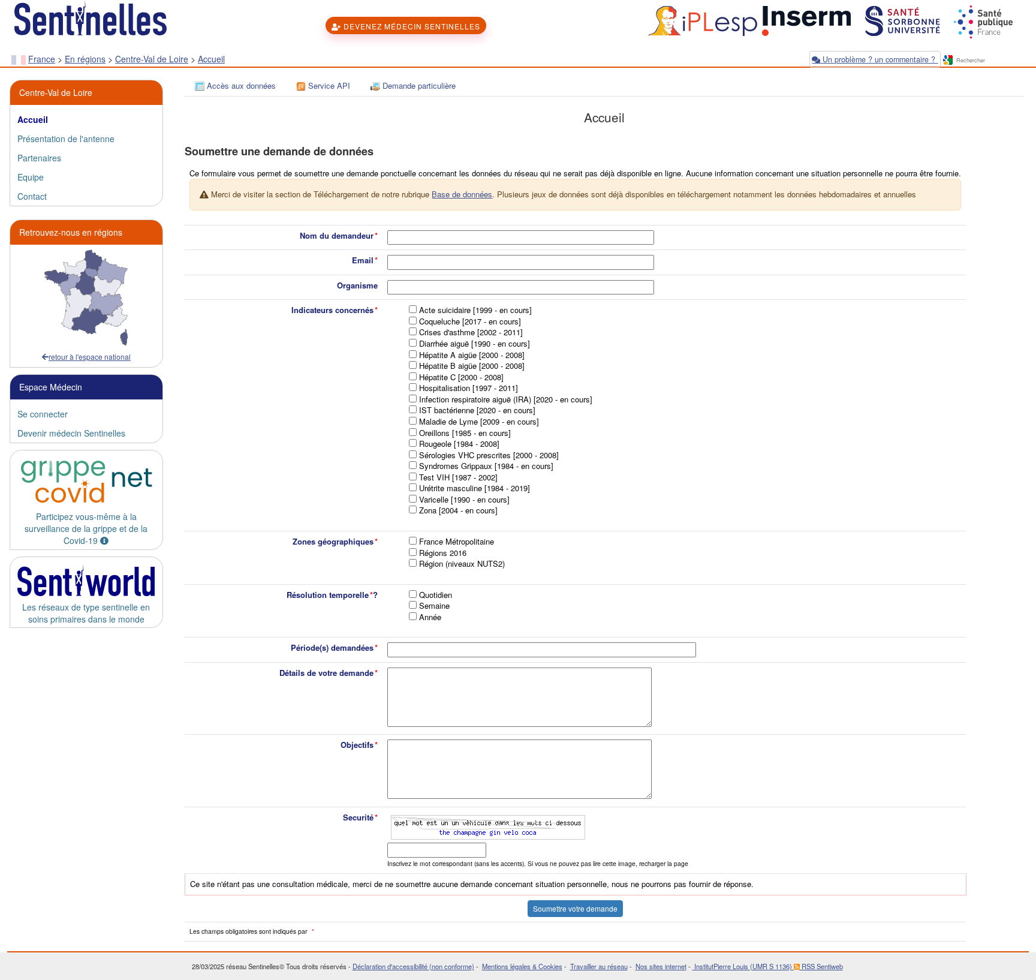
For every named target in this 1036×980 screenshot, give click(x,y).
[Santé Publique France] (982, 20)
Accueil (211, 59)
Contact (32, 196)
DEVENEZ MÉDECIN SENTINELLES (410, 26)
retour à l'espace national (90, 356)
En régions (85, 59)
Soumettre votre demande (575, 908)
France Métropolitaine (456, 541)
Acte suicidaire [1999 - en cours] (475, 310)
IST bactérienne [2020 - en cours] (477, 410)
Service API (328, 85)
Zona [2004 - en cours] (458, 510)
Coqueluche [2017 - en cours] (470, 321)
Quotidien (435, 595)
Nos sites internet (661, 966)
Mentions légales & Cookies (522, 966)
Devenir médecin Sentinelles (71, 433)
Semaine (434, 605)
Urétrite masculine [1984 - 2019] (474, 488)
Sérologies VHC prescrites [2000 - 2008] (489, 455)
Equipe (30, 177)
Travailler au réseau (599, 966)
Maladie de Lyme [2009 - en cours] (479, 421)
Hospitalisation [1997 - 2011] (468, 388)
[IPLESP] (701, 20)
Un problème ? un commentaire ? (879, 59)
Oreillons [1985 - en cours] (465, 433)
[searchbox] (990, 60)
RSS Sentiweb (821, 966)
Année (430, 617)
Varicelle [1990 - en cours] (464, 499)
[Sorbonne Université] (901, 20)
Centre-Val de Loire (151, 59)
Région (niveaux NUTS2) (462, 563)
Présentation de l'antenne (66, 139)
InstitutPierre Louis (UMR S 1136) (743, 966)
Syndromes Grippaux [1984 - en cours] (486, 466)
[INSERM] (805, 20)
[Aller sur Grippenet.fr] (86, 482)
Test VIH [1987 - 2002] (458, 477)
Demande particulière (418, 85)
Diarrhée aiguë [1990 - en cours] (474, 343)
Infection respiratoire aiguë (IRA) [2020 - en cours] (505, 399)
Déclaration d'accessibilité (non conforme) (413, 966)
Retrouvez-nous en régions (70, 232)
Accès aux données (240, 85)
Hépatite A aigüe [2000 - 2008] (472, 355)
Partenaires (39, 158)
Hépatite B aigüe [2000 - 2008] (472, 365)
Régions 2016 (442, 553)
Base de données (462, 194)
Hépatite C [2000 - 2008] (461, 377)
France (41, 59)
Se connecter (42, 414)
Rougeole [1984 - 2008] (459, 443)
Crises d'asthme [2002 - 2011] (471, 332)
